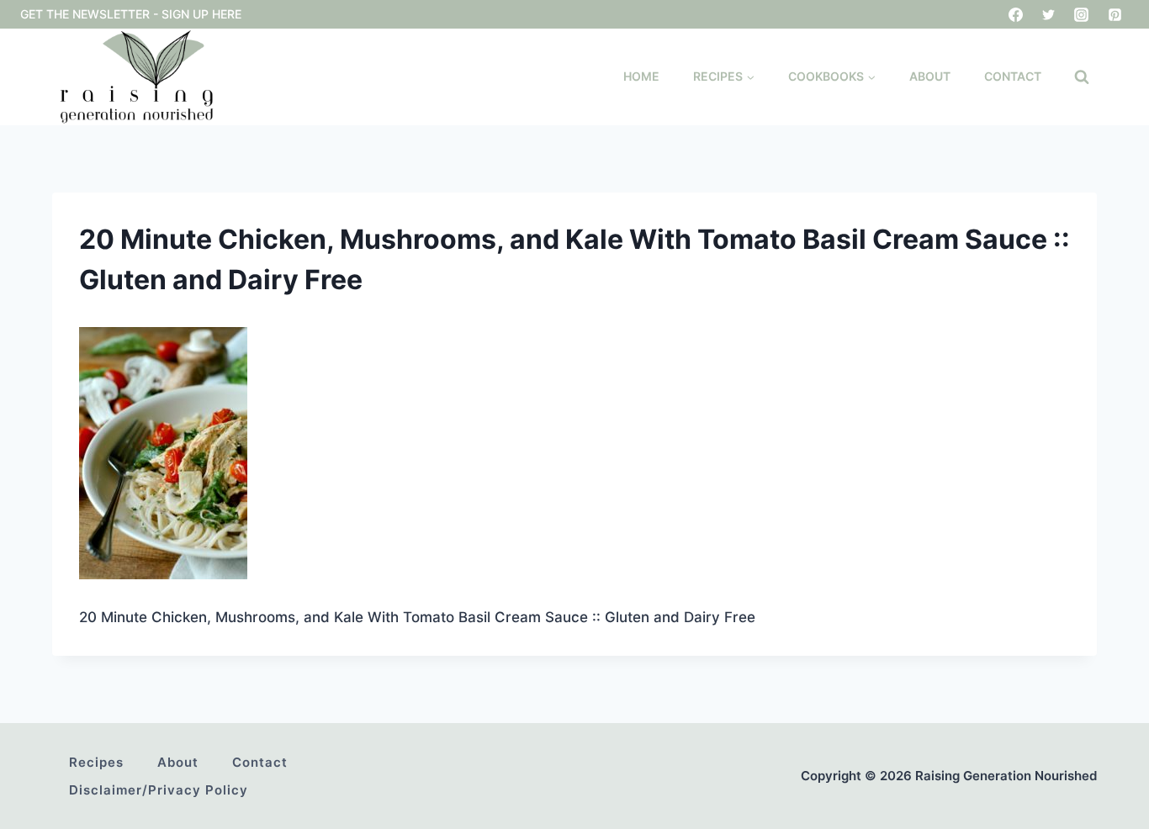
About (929, 76)
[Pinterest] (1114, 14)
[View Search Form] (1082, 77)
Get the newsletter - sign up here (130, 14)
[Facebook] (1016, 14)
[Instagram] (1081, 14)
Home (641, 76)
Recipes (96, 762)
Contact (1012, 76)
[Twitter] (1049, 14)
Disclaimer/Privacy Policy (158, 790)
